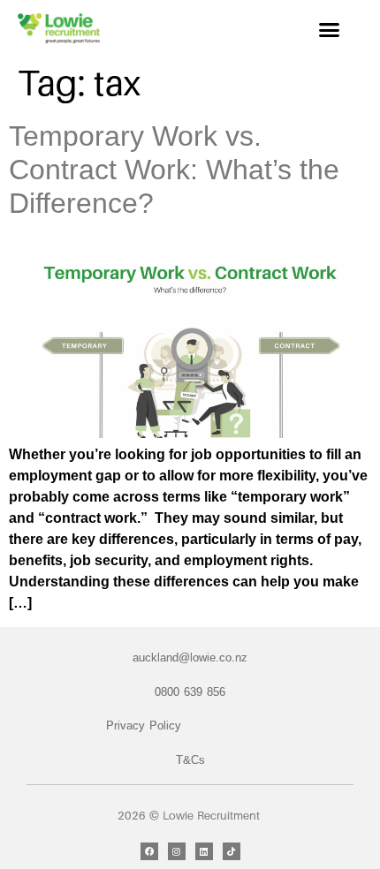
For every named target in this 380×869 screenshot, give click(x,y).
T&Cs (190, 760)
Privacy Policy (143, 725)
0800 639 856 (190, 692)
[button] (329, 30)
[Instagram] (177, 851)
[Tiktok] (231, 851)
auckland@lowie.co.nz (190, 657)
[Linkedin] (204, 851)
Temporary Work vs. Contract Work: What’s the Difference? (174, 170)
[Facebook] (149, 851)
